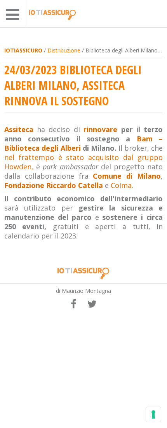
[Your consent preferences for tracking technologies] (153, 414)
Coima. (122, 185)
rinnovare (100, 129)
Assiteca (18, 129)
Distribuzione (63, 50)
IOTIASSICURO (23, 50)
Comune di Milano (127, 176)
